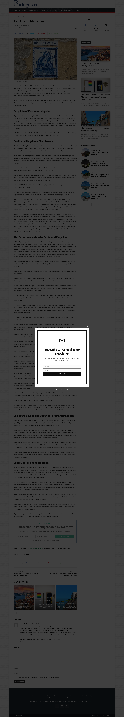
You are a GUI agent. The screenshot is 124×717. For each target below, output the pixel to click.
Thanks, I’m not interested (62, 389)
